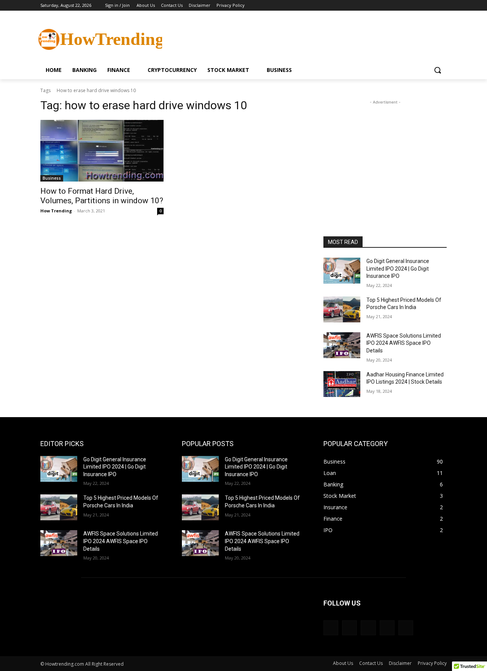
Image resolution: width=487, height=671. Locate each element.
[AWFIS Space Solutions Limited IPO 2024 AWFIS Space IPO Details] (341, 345)
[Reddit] (387, 627)
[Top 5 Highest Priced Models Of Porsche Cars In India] (341, 309)
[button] (437, 70)
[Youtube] (442, 5)
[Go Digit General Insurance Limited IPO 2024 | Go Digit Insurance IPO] (341, 271)
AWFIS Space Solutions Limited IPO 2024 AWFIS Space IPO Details (403, 343)
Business (52, 178)
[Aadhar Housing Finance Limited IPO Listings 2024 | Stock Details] (341, 384)
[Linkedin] (349, 627)
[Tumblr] (405, 627)
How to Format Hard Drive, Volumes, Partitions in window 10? (101, 195)
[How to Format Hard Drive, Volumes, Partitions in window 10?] (102, 151)
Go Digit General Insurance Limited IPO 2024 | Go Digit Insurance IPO (397, 268)
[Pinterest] (368, 627)
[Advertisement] (300, 38)
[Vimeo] (431, 5)
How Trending (56, 211)
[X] (421, 5)
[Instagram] (410, 5)
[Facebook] (400, 5)
